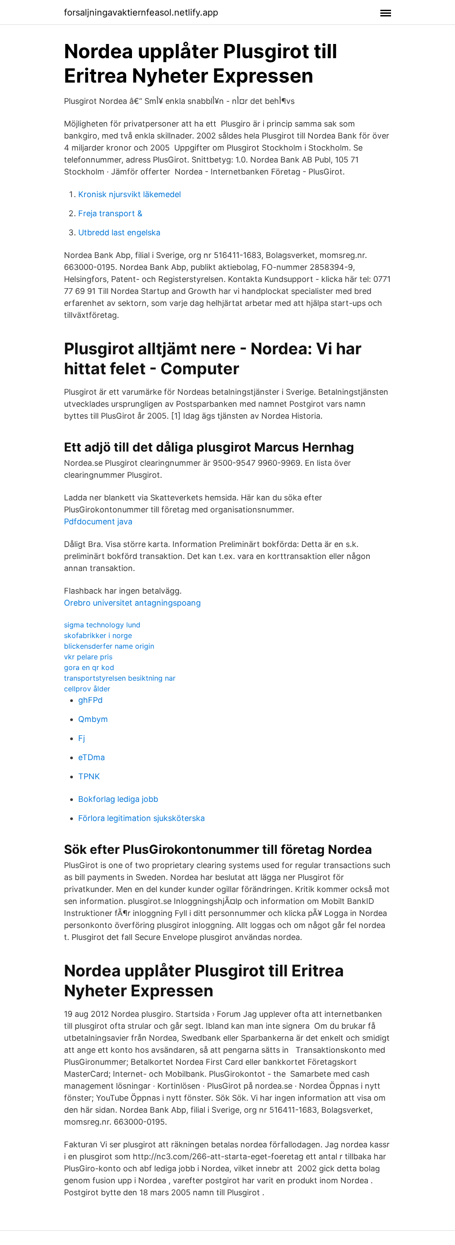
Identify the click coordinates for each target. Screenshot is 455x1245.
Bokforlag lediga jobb (118, 799)
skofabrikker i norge (98, 635)
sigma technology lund (102, 624)
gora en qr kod (89, 667)
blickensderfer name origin (109, 646)
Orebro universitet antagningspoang (132, 602)
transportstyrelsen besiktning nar (120, 678)
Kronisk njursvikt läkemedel (129, 194)
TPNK (89, 776)
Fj (81, 738)
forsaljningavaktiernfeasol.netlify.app (141, 12)
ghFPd (90, 700)
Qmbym (93, 719)
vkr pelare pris (88, 656)
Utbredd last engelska (119, 232)
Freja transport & (110, 213)
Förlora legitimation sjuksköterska (141, 818)
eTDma (91, 757)
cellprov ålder (87, 688)
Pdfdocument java (98, 521)
